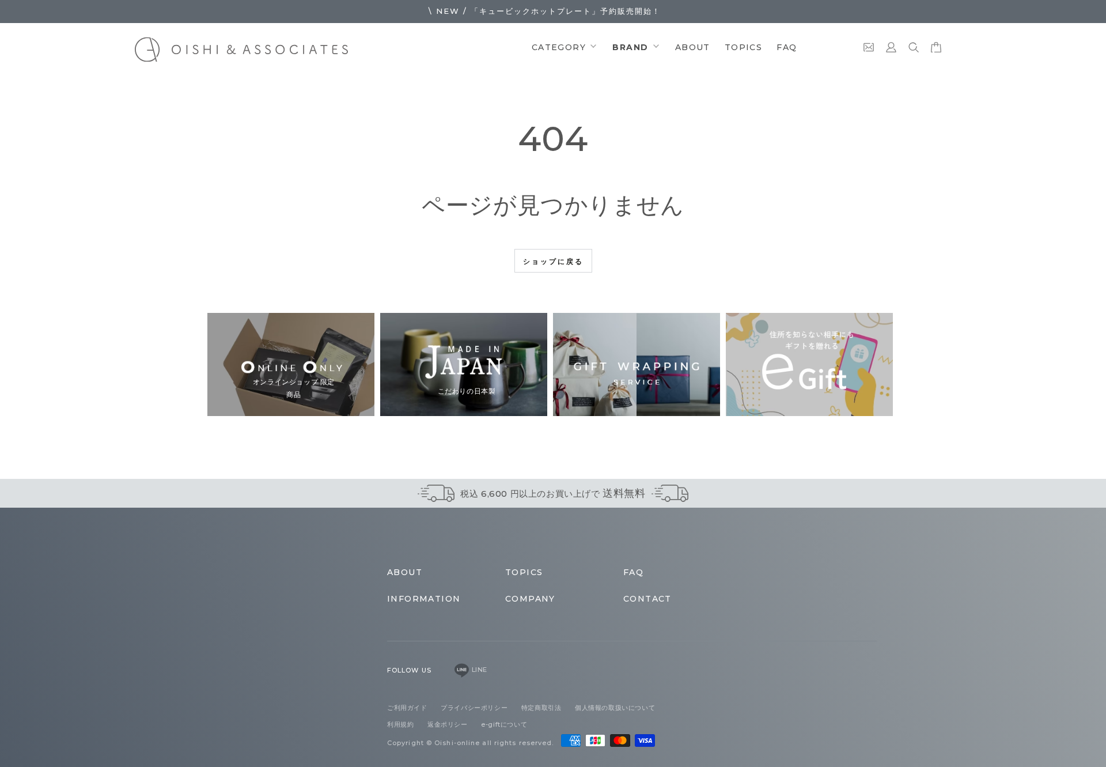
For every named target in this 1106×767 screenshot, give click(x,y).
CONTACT (647, 599)
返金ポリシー (448, 724)
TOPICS (743, 47)
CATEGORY (560, 47)
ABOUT (692, 47)
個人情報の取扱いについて (615, 708)
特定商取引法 (542, 708)
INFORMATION (423, 599)
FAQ (787, 47)
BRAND (631, 47)
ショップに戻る (553, 261)
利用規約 (401, 724)
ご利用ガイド (408, 708)
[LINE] (461, 670)
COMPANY (530, 599)
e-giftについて (504, 724)
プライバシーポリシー (475, 708)
